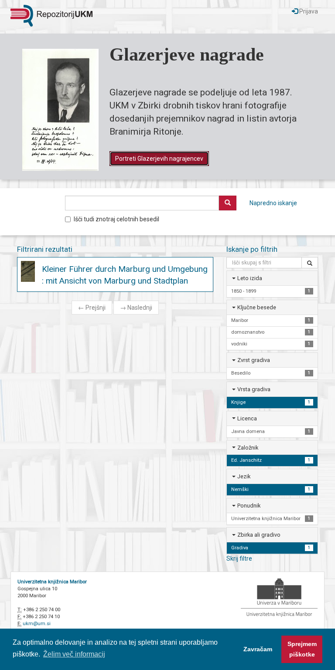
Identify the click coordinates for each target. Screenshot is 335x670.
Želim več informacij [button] (74, 654)
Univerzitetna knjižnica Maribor (52, 582)
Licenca (247, 418)
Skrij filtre (239, 558)
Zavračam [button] (257, 649)
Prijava (308, 11)
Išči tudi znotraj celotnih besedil (116, 219)
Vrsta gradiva (253, 389)
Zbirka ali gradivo (258, 534)
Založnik (247, 447)
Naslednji (136, 307)
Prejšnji (92, 307)
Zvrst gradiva (253, 360)
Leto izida (249, 278)
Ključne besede (256, 307)
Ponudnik (248, 505)
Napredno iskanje (273, 203)
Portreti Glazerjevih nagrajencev (159, 158)
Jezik (243, 476)
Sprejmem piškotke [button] (302, 649)
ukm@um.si (37, 623)
